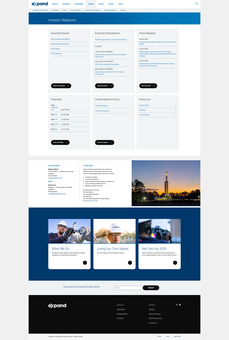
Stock (64, 10)
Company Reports (110, 10)
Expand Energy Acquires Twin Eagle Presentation (110, 39)
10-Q (56, 124)
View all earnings (59, 86)
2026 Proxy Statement (102, 111)
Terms (167, 336)
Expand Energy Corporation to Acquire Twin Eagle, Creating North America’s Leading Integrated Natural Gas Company (157, 54)
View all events (102, 86)
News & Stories (155, 314)
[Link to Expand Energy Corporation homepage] (40, 4)
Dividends (142, 110)
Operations (66, 4)
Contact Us (153, 323)
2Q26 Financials (56, 54)
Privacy (159, 336)
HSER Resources (155, 318)
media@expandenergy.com (57, 194)
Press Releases (76, 10)
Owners (101, 4)
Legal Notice (177, 336)
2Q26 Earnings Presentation (60, 44)
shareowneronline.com (90, 201)
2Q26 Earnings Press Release (60, 39)
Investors (91, 4)
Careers (120, 4)
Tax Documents (144, 115)
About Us (55, 4)
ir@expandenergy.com (55, 178)
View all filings (58, 142)
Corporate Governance (40, 10)
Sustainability (79, 4)
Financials (55, 10)
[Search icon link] (197, 4)
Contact (122, 10)
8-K (56, 114)
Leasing (110, 4)
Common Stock (144, 105)
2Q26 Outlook (55, 49)
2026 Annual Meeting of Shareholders (107, 64)
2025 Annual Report (101, 106)
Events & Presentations (92, 10)
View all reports (102, 142)
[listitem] (177, 305)
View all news (146, 86)
